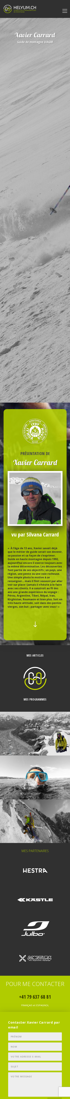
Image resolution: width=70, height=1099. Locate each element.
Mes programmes (35, 699)
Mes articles (35, 655)
